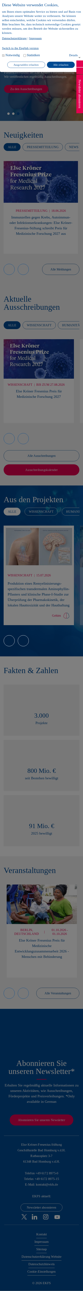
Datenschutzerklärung (14, 38)
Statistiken (33, 55)
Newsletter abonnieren (79, 94)
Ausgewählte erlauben (26, 64)
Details (73, 55)
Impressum (35, 38)
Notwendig (12, 55)
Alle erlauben (61, 64)
